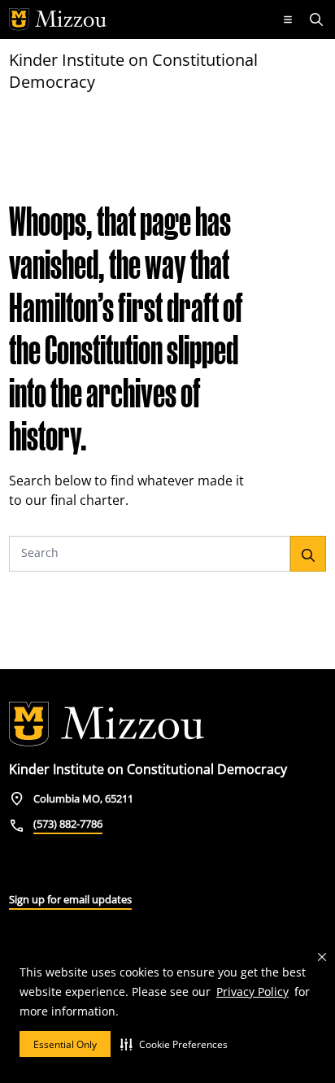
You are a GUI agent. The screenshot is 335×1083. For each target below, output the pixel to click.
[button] (174, 1044)
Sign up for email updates (70, 899)
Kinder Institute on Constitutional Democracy (133, 71)
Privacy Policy (252, 991)
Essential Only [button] (65, 1044)
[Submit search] (308, 554)
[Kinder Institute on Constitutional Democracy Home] (106, 724)
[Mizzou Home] (138, 19)
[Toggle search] (318, 19)
